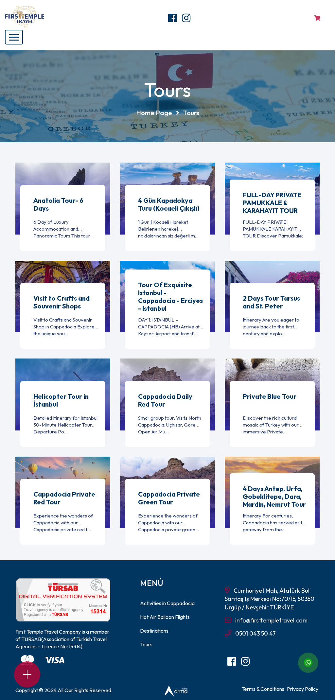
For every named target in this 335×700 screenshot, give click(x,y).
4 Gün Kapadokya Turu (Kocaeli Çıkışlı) (169, 204)
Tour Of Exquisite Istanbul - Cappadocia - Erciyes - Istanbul (170, 296)
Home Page (154, 113)
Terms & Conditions (262, 689)
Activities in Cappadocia (167, 603)
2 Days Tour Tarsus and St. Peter (271, 302)
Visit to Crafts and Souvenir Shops (61, 302)
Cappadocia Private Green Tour (169, 498)
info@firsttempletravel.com (271, 620)
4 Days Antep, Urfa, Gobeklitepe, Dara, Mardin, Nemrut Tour (274, 496)
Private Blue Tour (269, 396)
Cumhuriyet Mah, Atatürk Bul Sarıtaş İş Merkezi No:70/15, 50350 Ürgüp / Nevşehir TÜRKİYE (269, 599)
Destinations (154, 630)
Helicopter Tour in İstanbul (61, 400)
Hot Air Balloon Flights (165, 617)
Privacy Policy (302, 689)
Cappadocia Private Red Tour (64, 498)
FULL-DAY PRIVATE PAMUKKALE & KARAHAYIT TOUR (272, 203)
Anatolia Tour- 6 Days (58, 204)
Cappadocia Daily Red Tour (165, 400)
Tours (146, 644)
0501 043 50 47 (255, 633)
